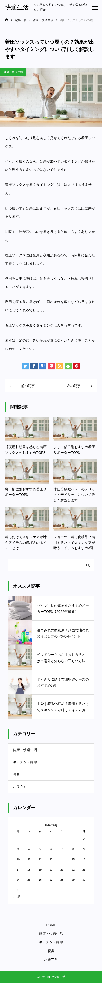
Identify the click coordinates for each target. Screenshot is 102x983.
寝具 (16, 774)
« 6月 (17, 897)
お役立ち (20, 787)
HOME (51, 925)
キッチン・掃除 (25, 762)
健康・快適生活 (13, 71)
